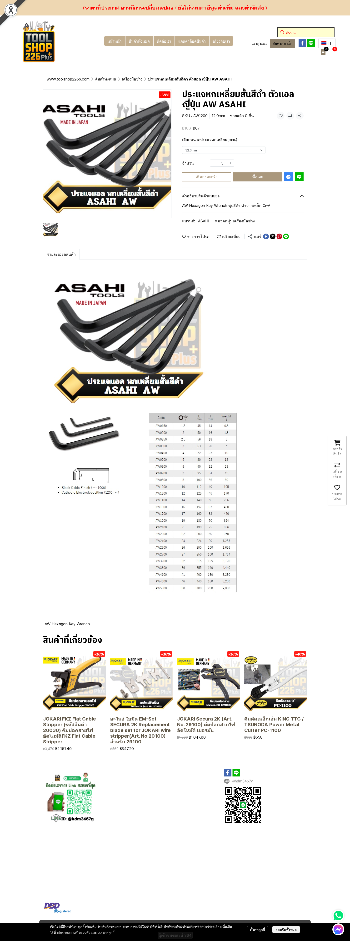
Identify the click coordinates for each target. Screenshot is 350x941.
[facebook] (302, 43)
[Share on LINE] (286, 236)
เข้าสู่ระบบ (260, 43)
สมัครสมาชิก (282, 43)
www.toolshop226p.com (68, 79)
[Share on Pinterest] (279, 236)
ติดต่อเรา (164, 41)
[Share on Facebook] (266, 236)
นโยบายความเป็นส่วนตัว (73, 932)
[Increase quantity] (230, 163)
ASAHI (203, 221)
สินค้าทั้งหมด (139, 41)
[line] (311, 43)
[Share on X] (272, 236)
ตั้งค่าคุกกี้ (257, 929)
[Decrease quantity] (213, 163)
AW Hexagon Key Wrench (67, 623)
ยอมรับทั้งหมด (286, 929)
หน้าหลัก (114, 41)
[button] (306, 32)
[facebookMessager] (338, 929)
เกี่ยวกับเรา (221, 41)
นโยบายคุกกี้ (106, 932)
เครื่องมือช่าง (132, 79)
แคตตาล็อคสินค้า (192, 41)
